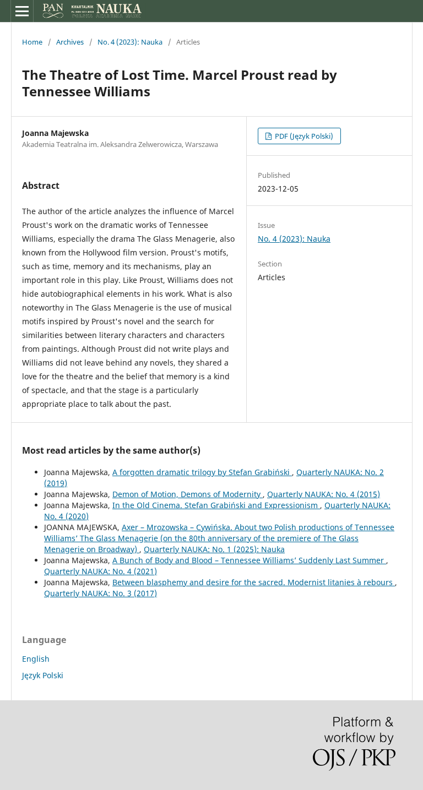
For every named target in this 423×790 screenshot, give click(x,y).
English (36, 658)
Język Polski (42, 675)
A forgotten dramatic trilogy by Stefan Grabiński (202, 472)
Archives (70, 42)
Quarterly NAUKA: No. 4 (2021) (100, 571)
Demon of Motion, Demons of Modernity (187, 494)
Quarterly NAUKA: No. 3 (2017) (100, 593)
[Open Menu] (22, 11)
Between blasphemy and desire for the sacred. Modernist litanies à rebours (253, 582)
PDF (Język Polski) (303, 136)
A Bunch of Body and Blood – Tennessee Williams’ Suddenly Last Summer (249, 560)
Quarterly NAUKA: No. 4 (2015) (323, 494)
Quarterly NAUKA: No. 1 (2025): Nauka (214, 549)
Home (32, 42)
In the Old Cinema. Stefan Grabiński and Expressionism (216, 505)
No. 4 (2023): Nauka (129, 42)
